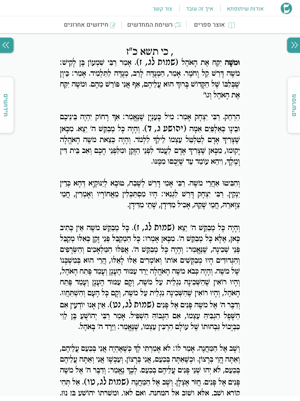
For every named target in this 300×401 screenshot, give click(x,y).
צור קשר (162, 9)
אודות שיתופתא (245, 9)
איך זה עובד (199, 9)
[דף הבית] (286, 12)
